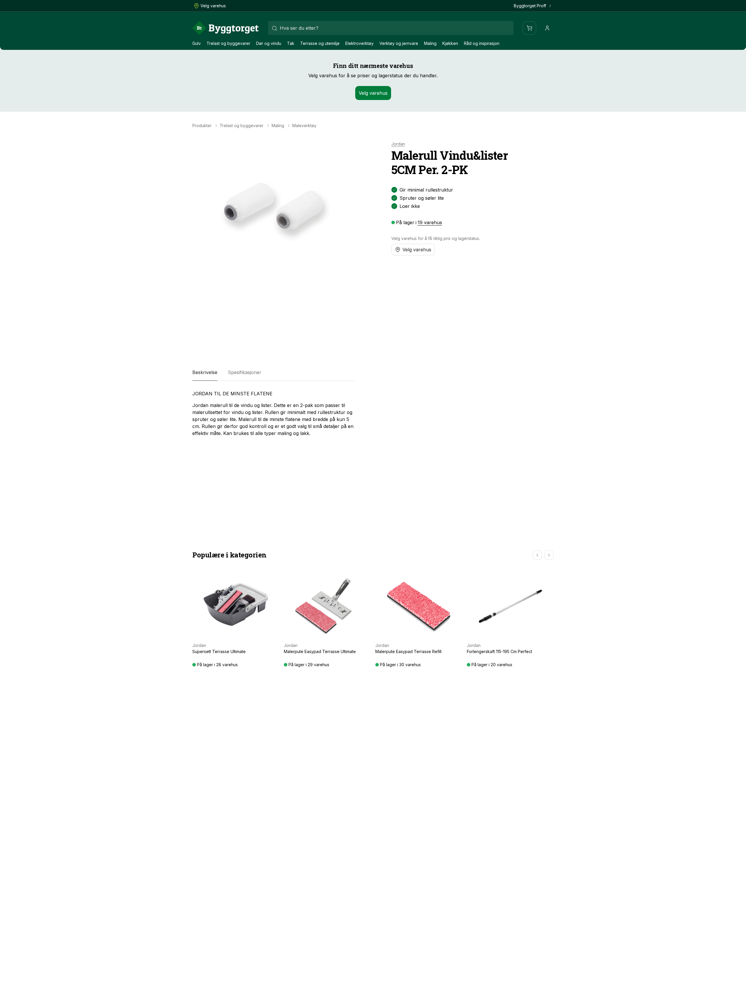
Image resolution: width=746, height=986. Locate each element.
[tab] (204, 372)
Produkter (202, 126)
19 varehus (430, 222)
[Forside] (225, 28)
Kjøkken (450, 43)
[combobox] (390, 28)
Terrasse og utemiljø (319, 43)
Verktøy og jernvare (398, 43)
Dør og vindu (268, 43)
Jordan (398, 144)
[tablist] (273, 372)
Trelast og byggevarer (228, 43)
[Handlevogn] (529, 28)
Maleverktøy (304, 126)
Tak (290, 43)
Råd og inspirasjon (481, 43)
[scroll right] (549, 555)
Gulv (196, 43)
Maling (430, 43)
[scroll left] (537, 555)
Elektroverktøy (359, 43)
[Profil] (547, 28)
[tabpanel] (273, 413)
